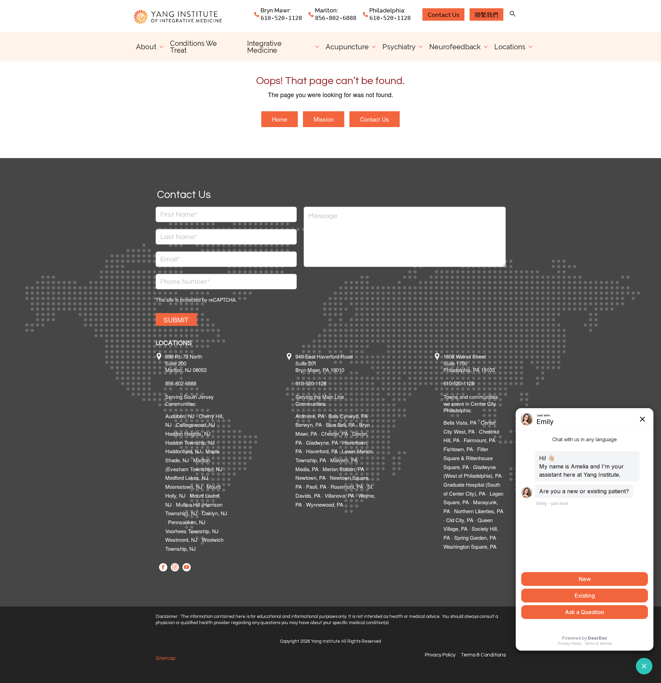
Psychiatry (399, 46)
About (146, 46)
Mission (324, 119)
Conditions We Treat (193, 47)
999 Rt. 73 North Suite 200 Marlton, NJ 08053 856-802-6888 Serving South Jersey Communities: (189, 380)
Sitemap (165, 658)
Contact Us (374, 119)
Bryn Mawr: (276, 10)
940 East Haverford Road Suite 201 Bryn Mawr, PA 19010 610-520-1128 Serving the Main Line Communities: (324, 380)
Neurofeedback (455, 46)
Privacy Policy (440, 655)
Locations (509, 46)
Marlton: (326, 10)
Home (279, 119)
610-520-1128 (281, 17)
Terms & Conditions (483, 655)
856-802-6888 (335, 17)
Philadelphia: (387, 10)
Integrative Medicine (264, 47)
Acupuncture (347, 46)
